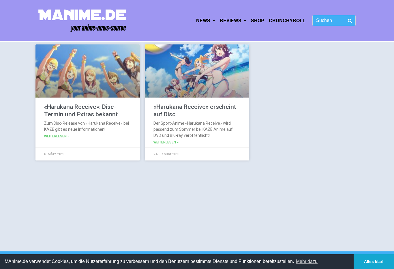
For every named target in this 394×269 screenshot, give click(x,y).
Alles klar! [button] (374, 261)
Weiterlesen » (56, 136)
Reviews (230, 20)
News (203, 20)
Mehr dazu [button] (307, 261)
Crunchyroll (287, 20)
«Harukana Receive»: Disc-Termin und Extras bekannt (81, 110)
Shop (257, 20)
